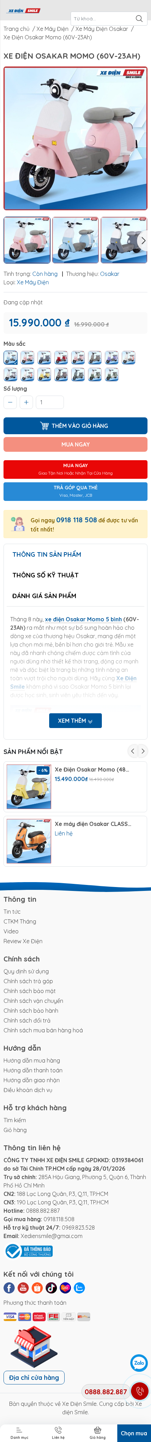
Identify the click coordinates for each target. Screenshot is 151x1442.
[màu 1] (11, 358)
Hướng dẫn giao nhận (32, 1080)
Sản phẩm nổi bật (33, 752)
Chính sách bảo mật (30, 990)
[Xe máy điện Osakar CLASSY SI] (29, 841)
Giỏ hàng (15, 1129)
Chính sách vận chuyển (33, 1000)
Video (11, 931)
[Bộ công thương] (28, 1250)
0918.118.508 (59, 1219)
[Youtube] (23, 1288)
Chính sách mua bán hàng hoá (43, 1030)
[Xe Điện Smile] (23, 10)
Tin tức (12, 911)
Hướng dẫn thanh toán (33, 1070)
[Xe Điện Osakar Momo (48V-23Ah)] (29, 787)
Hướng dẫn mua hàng (32, 1060)
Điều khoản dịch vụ (28, 1089)
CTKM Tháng (20, 921)
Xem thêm (72, 720)
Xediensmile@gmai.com (52, 1235)
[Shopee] (37, 1288)
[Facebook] (9, 1288)
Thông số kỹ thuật (45, 575)
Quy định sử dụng (26, 971)
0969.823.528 (78, 1227)
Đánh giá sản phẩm (44, 596)
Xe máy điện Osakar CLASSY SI (93, 824)
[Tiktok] (51, 1288)
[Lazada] (65, 1288)
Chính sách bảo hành (31, 1010)
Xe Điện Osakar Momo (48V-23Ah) (93, 769)
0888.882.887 (43, 1210)
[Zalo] (79, 1288)
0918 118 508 (76, 519)
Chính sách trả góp (28, 981)
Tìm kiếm (15, 1120)
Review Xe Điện (23, 941)
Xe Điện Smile (79, 1403)
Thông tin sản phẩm (46, 554)
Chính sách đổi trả (27, 1020)
